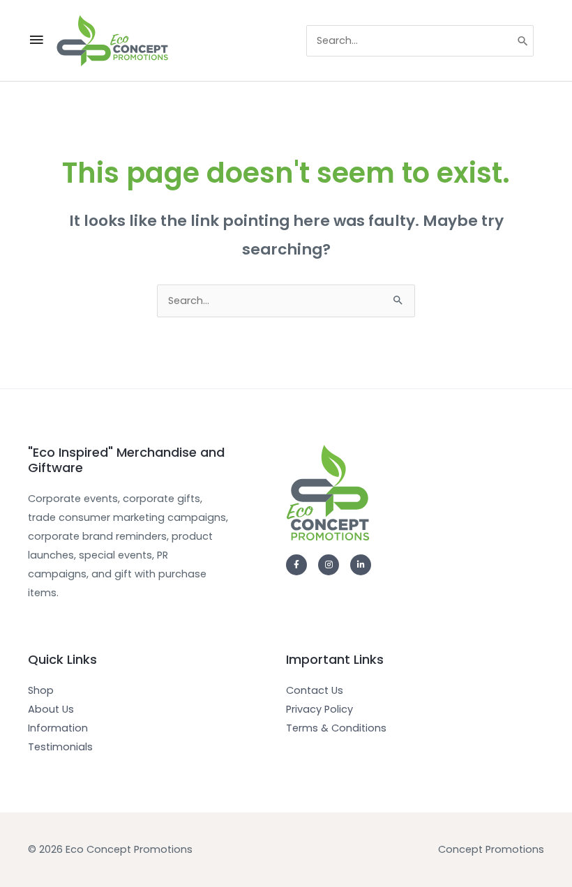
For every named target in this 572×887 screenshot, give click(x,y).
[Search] (523, 41)
